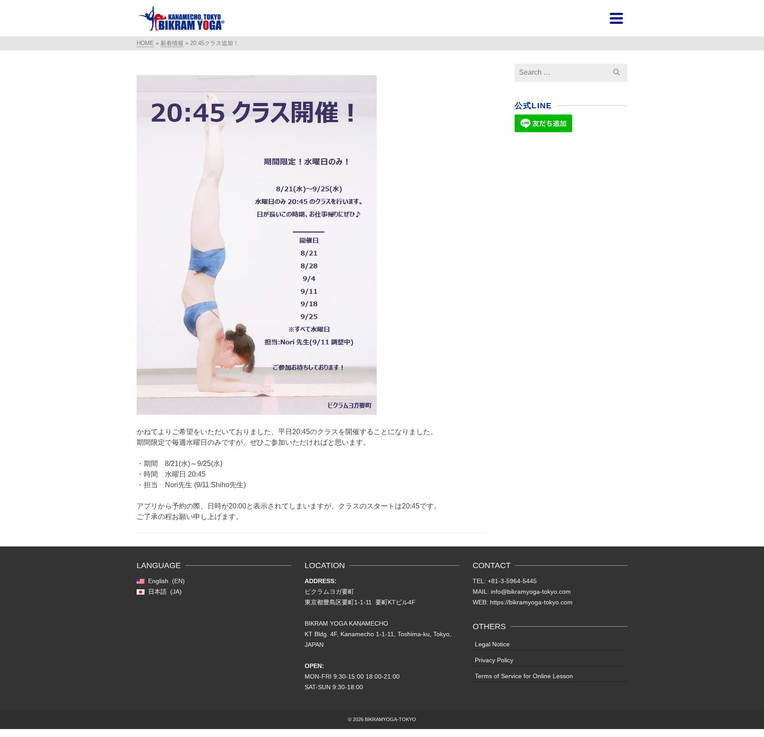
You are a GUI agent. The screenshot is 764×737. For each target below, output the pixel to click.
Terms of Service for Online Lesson (524, 676)
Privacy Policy (494, 660)
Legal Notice (492, 644)
